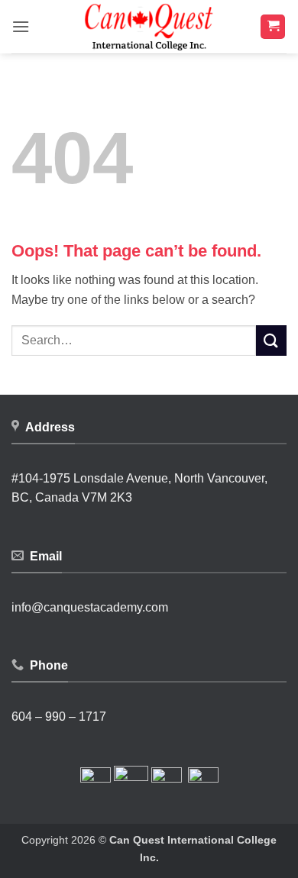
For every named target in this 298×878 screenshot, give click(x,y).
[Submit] (271, 340)
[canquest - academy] (149, 26)
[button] (20, 26)
